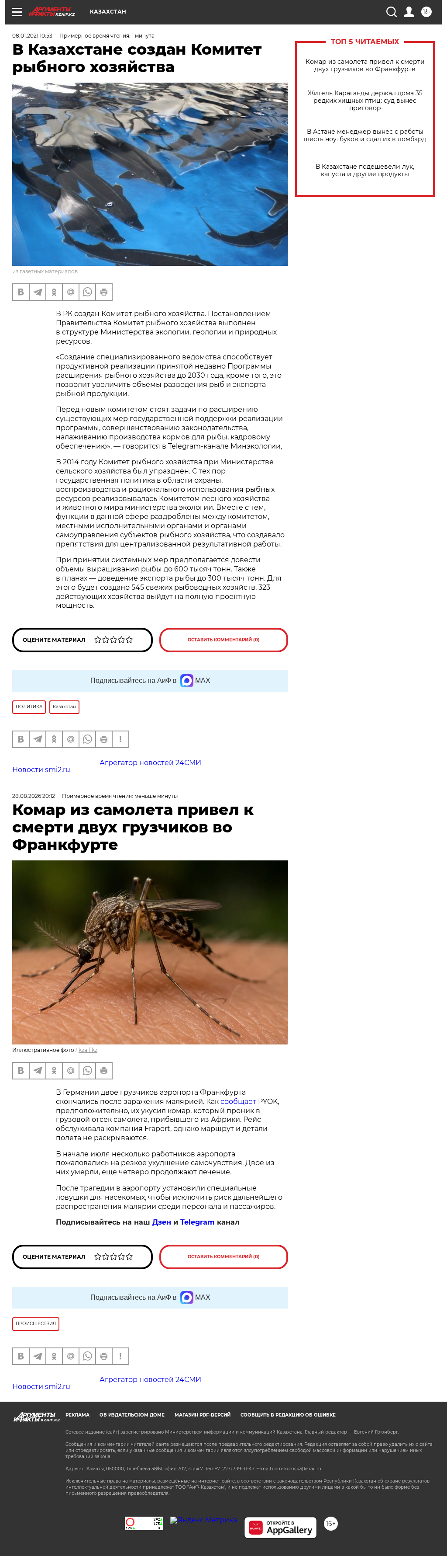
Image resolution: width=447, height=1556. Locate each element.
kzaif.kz (88, 1050)
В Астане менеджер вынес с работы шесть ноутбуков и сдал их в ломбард (365, 135)
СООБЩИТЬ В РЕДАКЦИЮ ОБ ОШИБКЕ (288, 1415)
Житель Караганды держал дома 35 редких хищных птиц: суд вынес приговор (365, 101)
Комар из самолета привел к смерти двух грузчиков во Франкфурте (365, 65)
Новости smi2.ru (41, 770)
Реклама (77, 1415)
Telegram (197, 1222)
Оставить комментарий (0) (224, 640)
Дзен (161, 1222)
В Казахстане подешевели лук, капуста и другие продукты (365, 170)
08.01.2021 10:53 (32, 35)
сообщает (238, 1101)
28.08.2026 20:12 (33, 796)
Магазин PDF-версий (202, 1415)
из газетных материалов (45, 271)
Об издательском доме (132, 1415)
